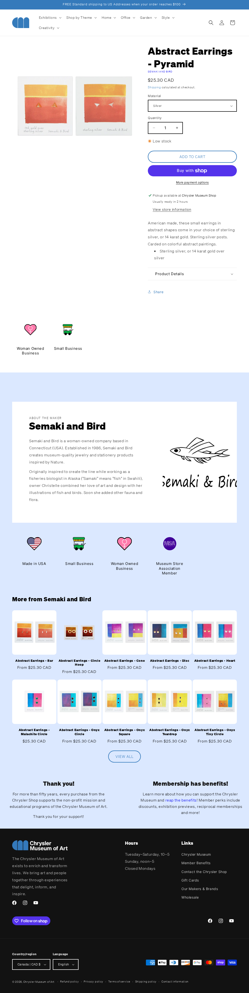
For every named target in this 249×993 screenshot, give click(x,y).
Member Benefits (196, 863)
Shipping (154, 87)
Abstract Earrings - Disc (169, 661)
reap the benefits (181, 800)
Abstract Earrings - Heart (214, 661)
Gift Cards (190, 880)
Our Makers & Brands (199, 889)
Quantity (154, 118)
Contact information (174, 981)
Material (154, 96)
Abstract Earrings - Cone (124, 661)
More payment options (192, 182)
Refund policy (69, 981)
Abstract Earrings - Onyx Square (124, 732)
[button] (50, 17)
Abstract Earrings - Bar (34, 661)
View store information (172, 209)
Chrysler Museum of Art (38, 981)
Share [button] (158, 292)
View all (124, 756)
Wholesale (190, 897)
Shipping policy (146, 981)
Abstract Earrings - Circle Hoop (79, 663)
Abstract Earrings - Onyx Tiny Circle (215, 732)
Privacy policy (93, 981)
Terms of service (119, 981)
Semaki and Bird (160, 71)
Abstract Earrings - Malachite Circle (34, 732)
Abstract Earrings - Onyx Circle (79, 732)
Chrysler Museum (196, 854)
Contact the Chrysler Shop (204, 872)
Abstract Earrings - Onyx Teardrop (169, 732)
